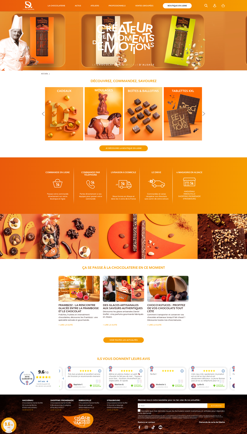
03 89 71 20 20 (84, 410)
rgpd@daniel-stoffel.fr (209, 417)
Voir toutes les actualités (123, 340)
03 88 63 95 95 (27, 410)
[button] (204, 113)
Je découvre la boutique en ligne (123, 148)
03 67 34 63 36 (55, 410)
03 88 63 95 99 (112, 410)
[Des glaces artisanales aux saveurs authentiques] (123, 289)
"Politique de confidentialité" (189, 418)
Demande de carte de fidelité (212, 422)
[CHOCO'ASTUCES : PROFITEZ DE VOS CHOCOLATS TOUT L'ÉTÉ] (167, 289)
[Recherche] (206, 6)
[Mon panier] (223, 6)
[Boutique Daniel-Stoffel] (28, 6)
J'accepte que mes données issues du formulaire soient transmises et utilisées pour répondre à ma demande (181, 414)
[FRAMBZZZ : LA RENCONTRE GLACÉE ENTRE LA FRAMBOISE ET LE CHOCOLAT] (79, 289)
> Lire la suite (66, 325)
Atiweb (160, 432)
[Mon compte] (214, 6)
